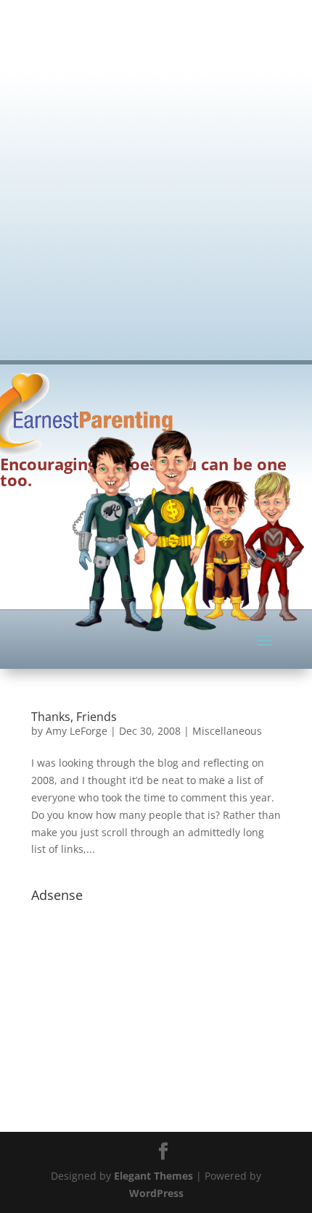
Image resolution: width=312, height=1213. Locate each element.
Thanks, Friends (74, 717)
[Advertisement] (156, 170)
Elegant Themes (153, 1176)
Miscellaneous (227, 731)
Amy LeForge (76, 731)
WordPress (156, 1193)
